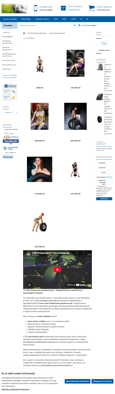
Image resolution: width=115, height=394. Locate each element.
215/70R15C (76, 194)
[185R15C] (39, 63)
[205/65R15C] (39, 116)
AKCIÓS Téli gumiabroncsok (7, 48)
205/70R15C (76, 141)
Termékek (9, 25)
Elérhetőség (26, 19)
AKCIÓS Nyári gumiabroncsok (7, 42)
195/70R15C (76, 88)
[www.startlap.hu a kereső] (11, 137)
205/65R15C (40, 141)
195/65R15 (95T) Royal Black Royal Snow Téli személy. (108, 122)
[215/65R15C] (39, 169)
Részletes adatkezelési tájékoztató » (16, 389)
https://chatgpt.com (11, 152)
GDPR (73, 19)
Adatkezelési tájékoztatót (103, 188)
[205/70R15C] (75, 116)
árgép (10, 143)
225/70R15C (40, 247)
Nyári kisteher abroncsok (57, 33)
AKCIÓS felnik (7, 69)
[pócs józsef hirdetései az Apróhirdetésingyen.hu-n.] (10, 148)
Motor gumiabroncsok (9, 65)
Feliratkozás (104, 199)
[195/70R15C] (75, 63)
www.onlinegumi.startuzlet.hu (47, 301)
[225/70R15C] (39, 222)
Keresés (104, 43)
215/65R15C (40, 194)
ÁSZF (64, 19)
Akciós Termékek (10, 19)
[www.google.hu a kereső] (11, 133)
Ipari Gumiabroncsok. (8, 60)
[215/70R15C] (75, 169)
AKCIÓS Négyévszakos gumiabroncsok (9, 55)
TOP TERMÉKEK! (8, 37)
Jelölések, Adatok (42, 19)
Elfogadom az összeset (102, 381)
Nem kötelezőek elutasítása (77, 381)
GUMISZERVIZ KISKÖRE (11, 129)
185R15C (39, 88)
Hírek (56, 19)
